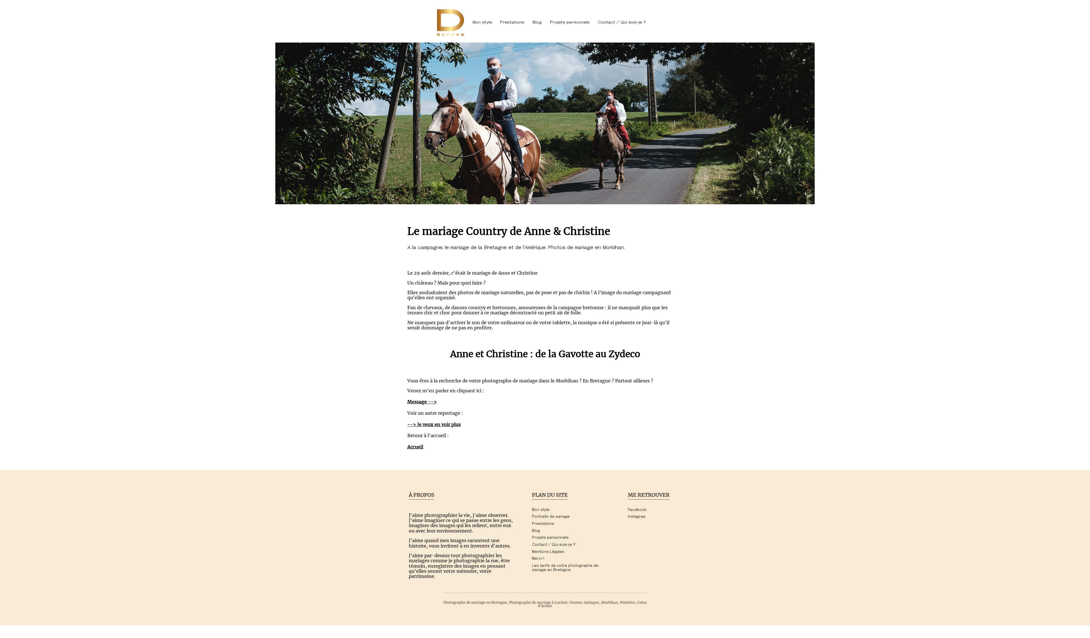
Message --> (422, 402)
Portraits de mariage (551, 517)
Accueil (415, 447)
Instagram (636, 517)
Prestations (512, 22)
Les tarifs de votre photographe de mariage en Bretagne (565, 568)
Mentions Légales (548, 552)
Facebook (637, 510)
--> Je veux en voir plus (434, 424)
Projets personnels (570, 22)
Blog (537, 22)
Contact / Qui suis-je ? (622, 22)
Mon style (482, 22)
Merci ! (538, 559)
